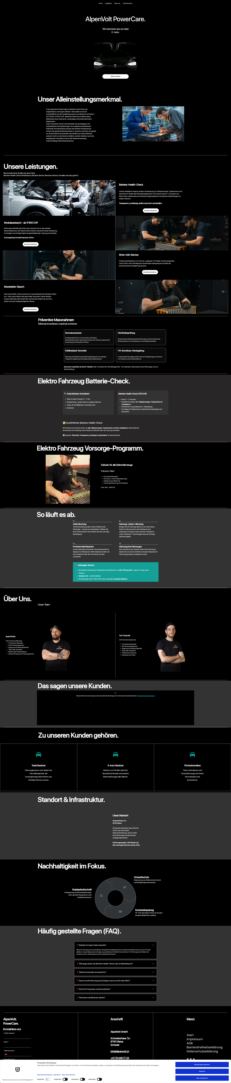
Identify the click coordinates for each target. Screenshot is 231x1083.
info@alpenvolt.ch (120, 1051)
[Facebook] (188, 1059)
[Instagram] (191, 1059)
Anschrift (117, 1019)
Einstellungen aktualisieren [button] (146, 696)
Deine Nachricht (9, 1059)
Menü (191, 1019)
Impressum (189, 1039)
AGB (189, 1043)
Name (6, 1042)
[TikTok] (194, 1059)
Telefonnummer (9, 1051)
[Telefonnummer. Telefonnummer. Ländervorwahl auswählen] (6, 1054)
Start (189, 1035)
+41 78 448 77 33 (120, 1057)
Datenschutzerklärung (189, 1051)
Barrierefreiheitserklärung (189, 1047)
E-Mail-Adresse (9, 1033)
